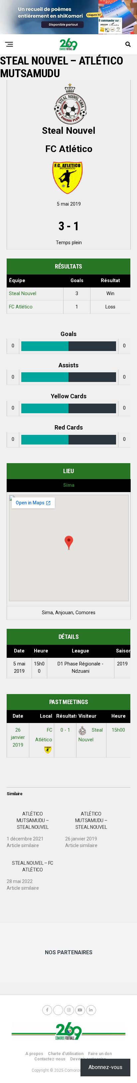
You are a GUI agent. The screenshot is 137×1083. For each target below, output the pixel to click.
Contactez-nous (50, 1059)
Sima (68, 485)
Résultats (66, 716)
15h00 (118, 730)
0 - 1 (65, 730)
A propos (34, 1053)
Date (18, 716)
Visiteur (87, 716)
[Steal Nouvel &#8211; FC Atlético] (36, 873)
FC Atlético (21, 307)
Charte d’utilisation (65, 1053)
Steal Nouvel (22, 293)
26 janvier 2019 (18, 737)
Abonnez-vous (105, 1067)
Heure (118, 716)
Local (46, 716)
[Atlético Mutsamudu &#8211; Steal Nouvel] (36, 827)
